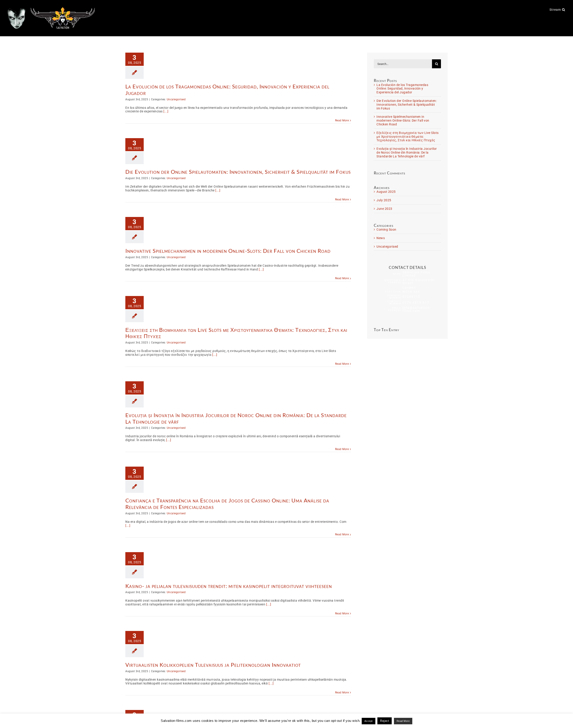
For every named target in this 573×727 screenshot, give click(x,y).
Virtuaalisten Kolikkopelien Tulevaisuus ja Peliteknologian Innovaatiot (213, 664)
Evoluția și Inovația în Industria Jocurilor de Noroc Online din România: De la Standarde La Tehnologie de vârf (236, 418)
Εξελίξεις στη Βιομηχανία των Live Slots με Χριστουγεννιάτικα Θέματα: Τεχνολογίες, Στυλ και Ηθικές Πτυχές (236, 332)
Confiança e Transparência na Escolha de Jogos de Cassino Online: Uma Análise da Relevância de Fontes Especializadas (227, 503)
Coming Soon (386, 229)
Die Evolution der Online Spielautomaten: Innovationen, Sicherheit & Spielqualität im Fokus (238, 171)
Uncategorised (176, 99)
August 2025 (386, 191)
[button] (563, 9)
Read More (342, 120)
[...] (166, 111)
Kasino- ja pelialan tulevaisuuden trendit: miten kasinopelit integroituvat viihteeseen (228, 586)
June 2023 (384, 208)
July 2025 (383, 200)
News (380, 238)
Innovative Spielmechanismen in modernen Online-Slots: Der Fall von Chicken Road (228, 250)
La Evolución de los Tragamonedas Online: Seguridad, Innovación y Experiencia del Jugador (227, 89)
